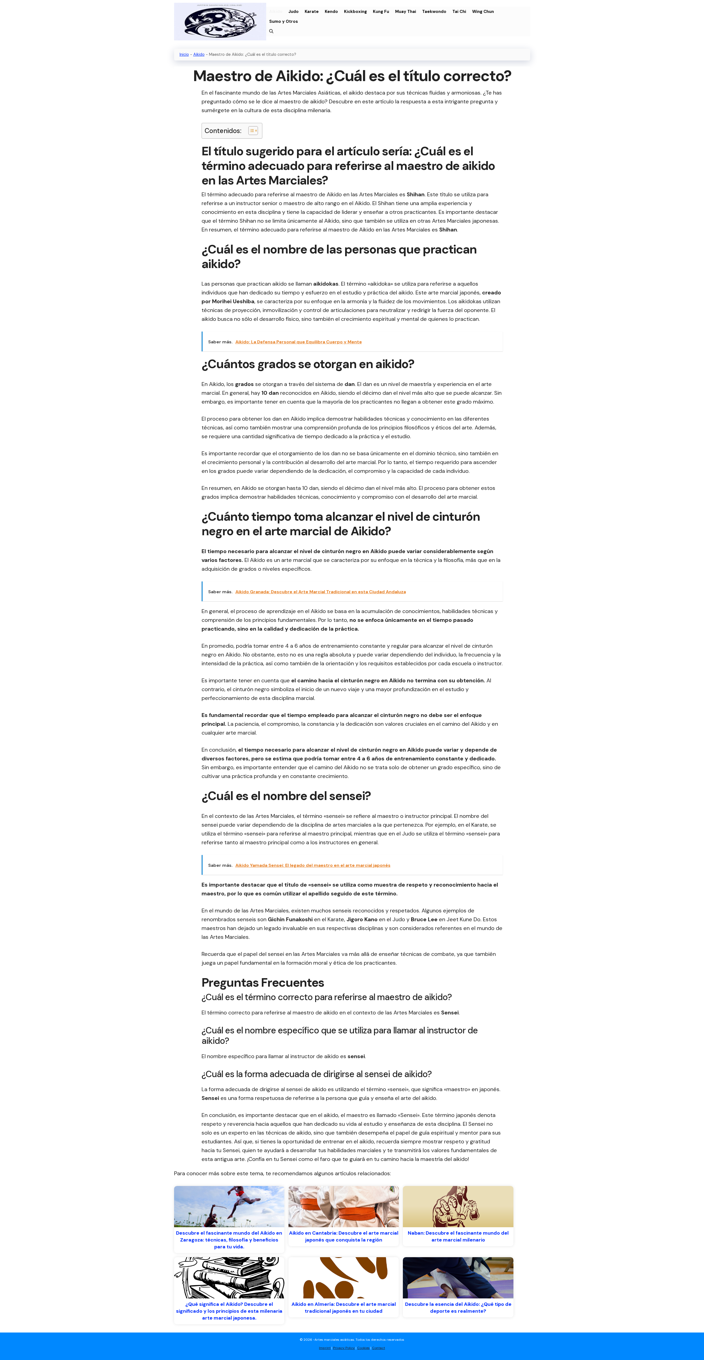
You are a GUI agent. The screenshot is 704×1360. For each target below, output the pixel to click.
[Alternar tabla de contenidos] (250, 130)
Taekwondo (434, 11)
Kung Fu (381, 11)
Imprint (325, 1348)
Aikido (275, 11)
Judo (293, 11)
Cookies (363, 1348)
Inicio (184, 54)
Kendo (331, 11)
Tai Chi (459, 11)
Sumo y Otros (283, 21)
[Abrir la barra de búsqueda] (271, 31)
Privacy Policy (344, 1348)
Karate (312, 11)
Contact (378, 1348)
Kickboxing (355, 11)
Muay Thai (405, 11)
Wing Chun (483, 11)
